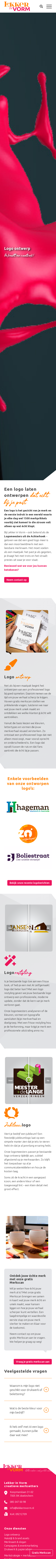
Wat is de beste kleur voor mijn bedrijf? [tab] (26, 1410)
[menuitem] (39, 6)
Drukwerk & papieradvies (18, 1549)
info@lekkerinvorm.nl (22, 1508)
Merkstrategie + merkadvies (19, 1555)
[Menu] (47, 6)
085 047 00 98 (18, 1501)
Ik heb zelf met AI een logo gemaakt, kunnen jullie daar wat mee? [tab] (26, 1431)
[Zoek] (39, 7)
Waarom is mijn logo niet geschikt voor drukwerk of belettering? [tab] (26, 1389)
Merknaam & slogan (15, 1542)
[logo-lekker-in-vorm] (23, 6)
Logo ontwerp (12, 1534)
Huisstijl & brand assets (16, 1538)
